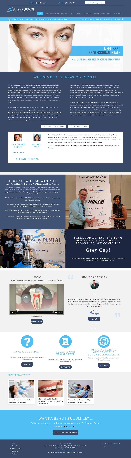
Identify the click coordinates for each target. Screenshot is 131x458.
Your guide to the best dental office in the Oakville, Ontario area (21, 401)
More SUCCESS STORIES (94, 319)
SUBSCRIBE (65, 367)
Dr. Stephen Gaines (62, 135)
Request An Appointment (95, 3)
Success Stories (16, 448)
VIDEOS (96, 13)
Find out (104, 366)
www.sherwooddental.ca (65, 450)
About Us (14, 445)
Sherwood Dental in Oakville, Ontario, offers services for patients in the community (50, 401)
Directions (116, 19)
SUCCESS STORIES (106, 13)
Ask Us (27, 365)
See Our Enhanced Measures (53, 126)
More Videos (37, 321)
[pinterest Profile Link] (119, 447)
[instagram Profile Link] (116, 447)
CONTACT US (118, 13)
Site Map (14, 454)
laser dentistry (108, 135)
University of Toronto (66, 137)
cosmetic (89, 135)
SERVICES (87, 13)
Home (13, 443)
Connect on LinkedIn (18, 152)
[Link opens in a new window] (18, 150)
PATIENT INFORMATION (51, 13)
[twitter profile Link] (111, 447)
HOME (40, 13)
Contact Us (15, 451)
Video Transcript (36, 316)
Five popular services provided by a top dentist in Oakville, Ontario (79, 401)
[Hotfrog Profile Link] (105, 446)
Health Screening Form (78, 126)
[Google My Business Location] (113, 447)
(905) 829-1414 (70, 3)
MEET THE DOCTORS (67, 13)
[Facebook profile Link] (108, 447)
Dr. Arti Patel (52, 145)
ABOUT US (79, 13)
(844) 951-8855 (41, 3)
